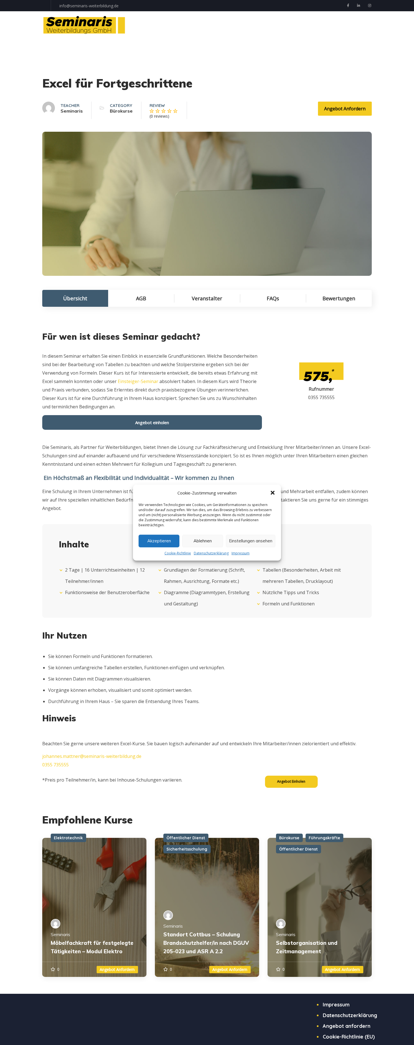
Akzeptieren (159, 540)
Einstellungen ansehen (250, 540)
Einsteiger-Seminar (138, 381)
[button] (272, 492)
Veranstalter (207, 298)
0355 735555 (55, 765)
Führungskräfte (324, 837)
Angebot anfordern (345, 109)
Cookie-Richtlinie (177, 553)
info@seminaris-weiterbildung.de (89, 5)
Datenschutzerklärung (211, 553)
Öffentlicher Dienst (185, 837)
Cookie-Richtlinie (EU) (349, 1036)
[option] (94, 907)
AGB (141, 298)
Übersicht (75, 298)
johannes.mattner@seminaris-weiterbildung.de (91, 756)
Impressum (241, 553)
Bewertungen (338, 298)
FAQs (273, 298)
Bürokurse (121, 111)
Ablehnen (202, 540)
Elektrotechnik (68, 837)
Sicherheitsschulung (186, 849)
